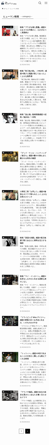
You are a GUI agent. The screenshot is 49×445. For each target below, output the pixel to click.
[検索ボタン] (40, 3)
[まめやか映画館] (9, 3)
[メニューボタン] (46, 3)
